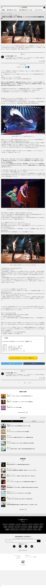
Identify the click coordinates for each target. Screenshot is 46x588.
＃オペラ (35, 529)
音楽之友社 (19, 556)
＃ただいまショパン (12, 524)
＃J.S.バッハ (5, 524)
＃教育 (39, 529)
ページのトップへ (24, 550)
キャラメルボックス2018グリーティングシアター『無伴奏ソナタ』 (22, 358)
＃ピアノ (41, 524)
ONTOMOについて (17, 555)
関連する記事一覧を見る (21, 412)
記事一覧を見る (22, 509)
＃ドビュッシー (24, 524)
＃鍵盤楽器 (7, 529)
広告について (18, 558)
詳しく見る (40, 61)
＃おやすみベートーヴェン (14, 529)
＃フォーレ (30, 524)
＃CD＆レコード (29, 529)
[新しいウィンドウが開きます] (14, 546)
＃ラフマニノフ (36, 524)
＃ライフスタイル (22, 529)
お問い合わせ (27, 555)
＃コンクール (18, 524)
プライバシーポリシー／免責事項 (30, 556)
